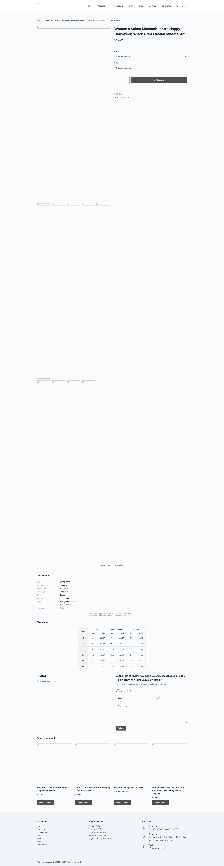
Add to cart (159, 80)
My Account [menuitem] (118, 6)
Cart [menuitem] (131, 6)
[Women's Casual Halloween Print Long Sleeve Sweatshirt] (54, 763)
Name (120, 698)
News (39, 838)
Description (105, 565)
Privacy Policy (95, 826)
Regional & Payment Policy (100, 838)
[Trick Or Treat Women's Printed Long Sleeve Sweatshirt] (92, 763)
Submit (121, 728)
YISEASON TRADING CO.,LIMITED (163, 829)
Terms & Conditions (97, 835)
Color (116, 51)
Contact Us (42, 844)
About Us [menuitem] (152, 6)
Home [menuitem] (89, 6)
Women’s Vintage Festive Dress (128, 787)
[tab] (105, 565)
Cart (39, 835)
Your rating (119, 690)
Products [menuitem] (101, 6)
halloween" (124, 97)
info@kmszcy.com (157, 848)
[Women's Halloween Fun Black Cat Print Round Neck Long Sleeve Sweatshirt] (169, 763)
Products (41, 829)
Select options (45, 802)
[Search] (177, 6)
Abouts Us (41, 841)
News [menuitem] (141, 6)
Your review (123, 706)
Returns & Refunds (97, 829)
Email (157, 698)
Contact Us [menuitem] (166, 6)
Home (39, 826)
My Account (42, 832)
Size (116, 63)
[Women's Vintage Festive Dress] (131, 763)
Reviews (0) (118, 565)
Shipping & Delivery (97, 832)
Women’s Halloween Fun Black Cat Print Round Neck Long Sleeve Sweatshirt (168, 790)
